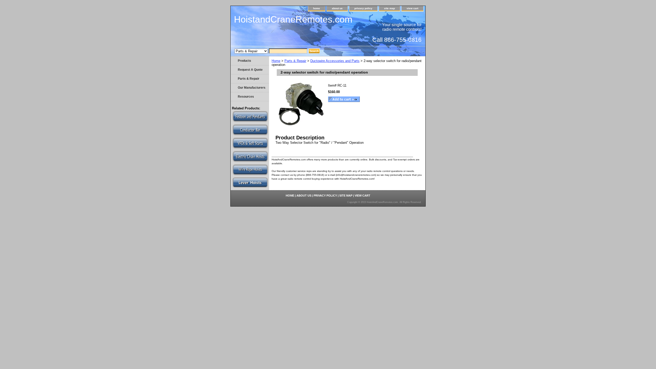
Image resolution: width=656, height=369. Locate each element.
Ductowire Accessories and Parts (335, 61)
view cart (412, 8)
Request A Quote (250, 69)
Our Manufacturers (251, 87)
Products (244, 61)
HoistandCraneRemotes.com (293, 19)
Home (276, 61)
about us (337, 8)
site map (389, 8)
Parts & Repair (295, 61)
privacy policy (363, 8)
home (316, 8)
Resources (246, 96)
